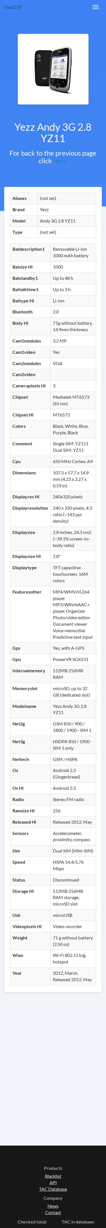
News (53, 1206)
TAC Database (53, 1189)
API (53, 1182)
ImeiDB (12, 7)
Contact (53, 1212)
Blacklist (53, 1176)
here (60, 160)
